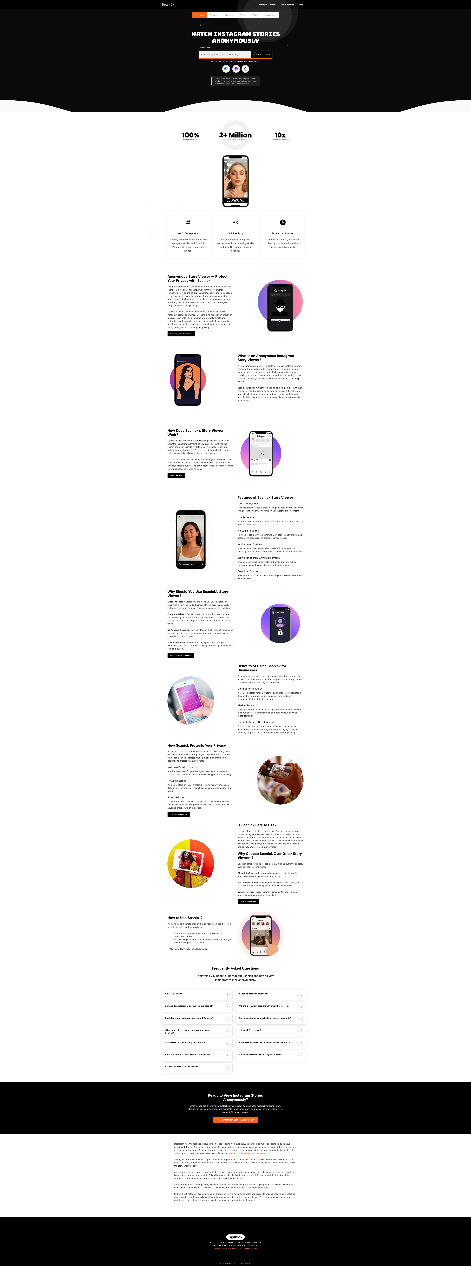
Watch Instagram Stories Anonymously (236, 1120)
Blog (301, 4)
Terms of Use (241, 61)
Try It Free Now (176, 475)
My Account (287, 4)
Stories (201, 15)
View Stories (263, 54)
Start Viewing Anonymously (180, 655)
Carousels (272, 15)
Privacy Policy (234, 1249)
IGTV (257, 15)
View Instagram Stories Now (181, 334)
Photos (230, 15)
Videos (215, 15)
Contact (247, 1249)
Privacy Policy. (254, 61)
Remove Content (267, 4)
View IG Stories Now (248, 902)
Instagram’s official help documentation (246, 1153)
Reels (244, 15)
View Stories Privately (178, 814)
